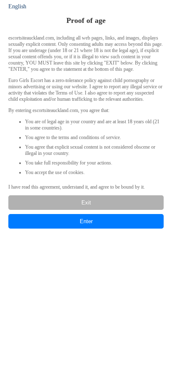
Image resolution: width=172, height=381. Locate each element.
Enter (86, 221)
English (17, 6)
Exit (86, 202)
